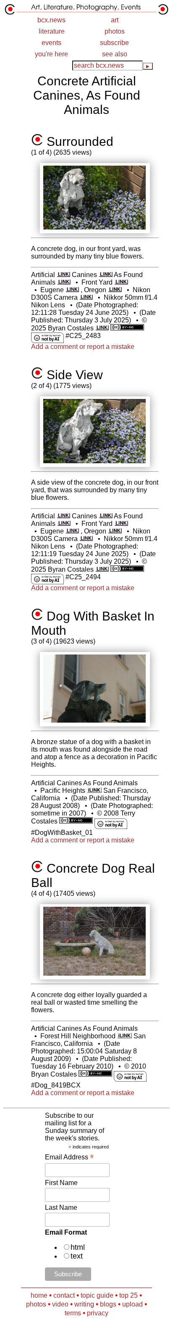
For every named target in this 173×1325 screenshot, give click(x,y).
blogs (108, 1304)
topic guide (97, 1295)
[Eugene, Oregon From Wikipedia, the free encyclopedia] (72, 289)
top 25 (128, 1295)
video (60, 1304)
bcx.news (51, 20)
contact (64, 1295)
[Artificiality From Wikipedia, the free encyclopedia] (64, 274)
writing (84, 1304)
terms (73, 1313)
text (77, 1256)
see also (114, 54)
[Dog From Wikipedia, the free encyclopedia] (106, 274)
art (114, 20)
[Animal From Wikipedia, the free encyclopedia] (64, 282)
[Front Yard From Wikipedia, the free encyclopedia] (121, 282)
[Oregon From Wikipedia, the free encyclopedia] (115, 289)
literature (52, 31)
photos (115, 31)
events (51, 42)
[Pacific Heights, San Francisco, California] (94, 790)
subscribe (114, 42)
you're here (51, 54)
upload (132, 1304)
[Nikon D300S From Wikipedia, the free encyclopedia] (86, 297)
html (78, 1247)
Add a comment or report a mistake (82, 346)
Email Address (69, 1157)
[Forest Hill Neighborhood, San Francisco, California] (124, 1036)
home (39, 1295)
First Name (61, 1182)
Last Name (61, 1207)
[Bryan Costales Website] (102, 328)
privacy (97, 1313)
